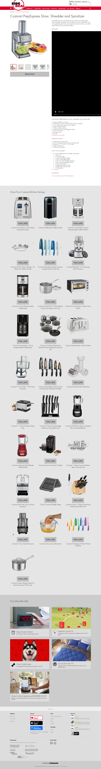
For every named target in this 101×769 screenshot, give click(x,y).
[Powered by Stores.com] (50, 764)
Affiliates (52, 723)
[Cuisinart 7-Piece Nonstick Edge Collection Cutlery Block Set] (50, 418)
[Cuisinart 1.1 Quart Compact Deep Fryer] (22, 418)
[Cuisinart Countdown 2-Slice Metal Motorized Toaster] (22, 220)
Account (32, 713)
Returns (51, 721)
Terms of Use (64, 766)
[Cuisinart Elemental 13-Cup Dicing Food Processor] (78, 259)
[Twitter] (55, 743)
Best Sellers (38, 8)
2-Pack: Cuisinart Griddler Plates (50, 504)
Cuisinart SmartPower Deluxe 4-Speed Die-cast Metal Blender (78, 427)
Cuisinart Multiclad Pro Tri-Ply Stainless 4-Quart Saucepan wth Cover (50, 307)
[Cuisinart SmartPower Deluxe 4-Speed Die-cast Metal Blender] (78, 418)
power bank (84, 1)
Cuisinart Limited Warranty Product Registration (62, 176)
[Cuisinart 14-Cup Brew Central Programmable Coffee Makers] (78, 220)
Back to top (50, 709)
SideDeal (12, 12)
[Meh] (16, 749)
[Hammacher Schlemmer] (16, 746)
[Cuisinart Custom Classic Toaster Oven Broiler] (78, 298)
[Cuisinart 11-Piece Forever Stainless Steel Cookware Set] (78, 457)
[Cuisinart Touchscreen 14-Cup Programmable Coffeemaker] (22, 338)
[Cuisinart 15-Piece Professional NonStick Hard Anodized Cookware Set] (50, 338)
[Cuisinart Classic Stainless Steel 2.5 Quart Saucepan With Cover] (22, 575)
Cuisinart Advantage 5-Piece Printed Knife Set (78, 545)
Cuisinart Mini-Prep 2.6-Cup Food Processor (23, 505)
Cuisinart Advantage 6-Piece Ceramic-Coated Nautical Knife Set (50, 268)
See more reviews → (75, 730)
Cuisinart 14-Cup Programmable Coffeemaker (22, 307)
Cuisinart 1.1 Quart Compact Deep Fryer (22, 427)
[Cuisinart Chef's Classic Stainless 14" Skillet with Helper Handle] (22, 259)
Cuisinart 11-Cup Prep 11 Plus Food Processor (23, 388)
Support (78, 8)
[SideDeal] (16, 753)
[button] (10, 8)
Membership (61, 8)
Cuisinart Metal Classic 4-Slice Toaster (78, 345)
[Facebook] (51, 743)
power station (77, 1)
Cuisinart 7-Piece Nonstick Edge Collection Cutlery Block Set (50, 427)
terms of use (45, 731)
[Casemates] (24, 757)
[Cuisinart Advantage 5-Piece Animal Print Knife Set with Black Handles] (50, 379)
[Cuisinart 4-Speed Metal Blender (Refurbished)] (22, 457)
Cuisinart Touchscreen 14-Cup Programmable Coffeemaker (23, 346)
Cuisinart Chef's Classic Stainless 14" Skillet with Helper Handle (23, 268)
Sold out (30, 74)
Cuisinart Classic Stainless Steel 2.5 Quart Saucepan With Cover (22, 584)
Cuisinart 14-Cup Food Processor (23, 544)
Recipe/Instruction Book (58, 135)
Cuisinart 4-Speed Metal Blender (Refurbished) (23, 466)
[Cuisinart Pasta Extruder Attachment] (78, 379)
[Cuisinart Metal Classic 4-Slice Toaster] (78, 338)
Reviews (73, 713)
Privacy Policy (57, 766)
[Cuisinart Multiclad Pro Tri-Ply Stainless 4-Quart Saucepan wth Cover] (50, 298)
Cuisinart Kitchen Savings (23, 12)
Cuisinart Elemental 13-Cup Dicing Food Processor (78, 268)
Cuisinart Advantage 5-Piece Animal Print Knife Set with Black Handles (50, 388)
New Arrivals (46, 8)
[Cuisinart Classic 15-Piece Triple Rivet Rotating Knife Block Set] (78, 497)
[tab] (13, 67)
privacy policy (35, 733)
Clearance (54, 8)
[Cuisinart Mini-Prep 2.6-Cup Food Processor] (22, 497)
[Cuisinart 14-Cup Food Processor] (22, 536)
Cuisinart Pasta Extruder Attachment (78, 387)
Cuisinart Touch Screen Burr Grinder (50, 465)
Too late (22, 223)
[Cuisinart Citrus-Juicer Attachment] (50, 536)
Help (51, 713)
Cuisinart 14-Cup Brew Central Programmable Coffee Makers (78, 228)
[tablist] (29, 67)
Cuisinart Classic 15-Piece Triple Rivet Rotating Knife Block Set (78, 505)
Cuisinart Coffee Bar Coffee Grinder (50, 227)
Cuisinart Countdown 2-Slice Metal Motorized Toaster (22, 228)
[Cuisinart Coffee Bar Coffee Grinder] (50, 220)
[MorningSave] (31, 749)
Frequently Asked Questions (56, 716)
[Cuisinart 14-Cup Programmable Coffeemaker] (22, 298)
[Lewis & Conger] (31, 746)
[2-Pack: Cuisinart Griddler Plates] (50, 497)
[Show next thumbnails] (49, 67)
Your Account (70, 8)
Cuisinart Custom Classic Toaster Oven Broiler (78, 307)
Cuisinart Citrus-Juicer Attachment (50, 544)
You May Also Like (19, 601)
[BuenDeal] (31, 753)
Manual (56, 169)
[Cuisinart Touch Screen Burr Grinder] (50, 457)
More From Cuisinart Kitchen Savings (27, 192)
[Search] (70, 3)
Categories (29, 8)
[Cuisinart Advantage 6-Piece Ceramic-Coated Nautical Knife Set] (50, 259)
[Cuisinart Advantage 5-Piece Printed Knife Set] (78, 536)
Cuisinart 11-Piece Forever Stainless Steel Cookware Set (78, 466)
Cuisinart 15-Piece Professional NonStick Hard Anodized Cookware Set (50, 347)
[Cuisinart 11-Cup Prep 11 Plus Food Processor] (22, 379)
